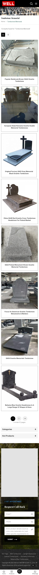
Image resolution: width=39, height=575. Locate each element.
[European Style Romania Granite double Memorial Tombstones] (19, 105)
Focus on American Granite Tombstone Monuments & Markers (20, 313)
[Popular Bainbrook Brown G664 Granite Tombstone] (19, 58)
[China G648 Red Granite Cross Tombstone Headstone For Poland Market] (19, 197)
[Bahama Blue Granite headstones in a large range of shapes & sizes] (19, 384)
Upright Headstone (29, 554)
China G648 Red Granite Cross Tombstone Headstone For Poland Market (19, 219)
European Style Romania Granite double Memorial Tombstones (19, 127)
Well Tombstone (15, 554)
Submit (10, 539)
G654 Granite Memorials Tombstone (19, 358)
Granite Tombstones (11, 556)
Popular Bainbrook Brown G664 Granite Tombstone (19, 80)
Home (3, 21)
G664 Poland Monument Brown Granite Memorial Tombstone (19, 266)
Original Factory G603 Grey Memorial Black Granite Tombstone (19, 172)
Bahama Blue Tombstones (19, 559)
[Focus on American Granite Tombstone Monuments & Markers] (19, 290)
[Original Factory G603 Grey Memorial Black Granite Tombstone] (19, 151)
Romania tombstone (28, 556)
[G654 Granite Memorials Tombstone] (19, 337)
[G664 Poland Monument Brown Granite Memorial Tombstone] (19, 244)
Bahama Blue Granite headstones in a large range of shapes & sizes (19, 406)
